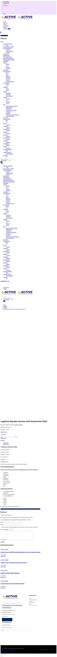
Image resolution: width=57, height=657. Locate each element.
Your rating (3, 529)
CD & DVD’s (8, 109)
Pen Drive (5, 135)
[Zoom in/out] (5, 654)
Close (2, 41)
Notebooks (5, 61)
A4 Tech (8, 99)
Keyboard (5, 126)
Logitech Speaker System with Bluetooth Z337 (12, 583)
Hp (6, 65)
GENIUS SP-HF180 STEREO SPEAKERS (10, 573)
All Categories (4, 35)
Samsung (8, 68)
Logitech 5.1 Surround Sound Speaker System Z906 (14, 562)
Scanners (5, 155)
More (4, 104)
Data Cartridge (6, 119)
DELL (7, 45)
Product (5, 27)
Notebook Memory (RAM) (8, 59)
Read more (3, 587)
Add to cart (3, 438)
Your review (3, 539)
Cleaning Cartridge (7, 149)
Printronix (8, 94)
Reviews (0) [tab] (6, 444)
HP (6, 86)
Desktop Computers (7, 44)
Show (2, 163)
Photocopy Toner (10, 116)
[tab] (3, 283)
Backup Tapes (9, 107)
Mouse (4, 123)
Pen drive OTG (6, 138)
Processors (5, 70)
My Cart (5, 281)
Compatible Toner (10, 81)
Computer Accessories (11, 110)
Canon (7, 84)
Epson (7, 90)
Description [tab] (5, 443)
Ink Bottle (5, 87)
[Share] (2, 654)
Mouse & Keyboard (7, 57)
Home (4, 21)
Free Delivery (6, 1)
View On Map (7, 619)
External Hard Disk (7, 48)
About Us (5, 23)
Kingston (8, 136)
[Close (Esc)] (1, 654)
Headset (5, 97)
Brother (8, 67)
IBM (7, 120)
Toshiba (8, 49)
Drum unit (5, 117)
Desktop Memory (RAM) (8, 46)
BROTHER (8, 77)
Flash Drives (6, 54)
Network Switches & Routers (12, 114)
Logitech (8, 101)
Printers (5, 62)
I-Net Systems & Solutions (9, 650)
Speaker (5, 132)
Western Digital (9, 51)
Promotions (6, 26)
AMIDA (7, 75)
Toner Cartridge (6, 71)
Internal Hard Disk (7, 152)
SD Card (5, 146)
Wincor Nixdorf (9, 96)
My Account (6, 287)
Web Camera (6, 129)
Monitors (8, 113)
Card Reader (6, 143)
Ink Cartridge (6, 83)
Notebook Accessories (8, 58)
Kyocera (8, 78)
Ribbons (5, 91)
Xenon (7, 103)
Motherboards (6, 55)
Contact (5, 24)
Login (4, 13)
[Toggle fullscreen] (3, 654)
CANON (7, 64)
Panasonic (8, 93)
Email (2, 524)
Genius (2, 570)
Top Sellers (6, 28)
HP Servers (8, 112)
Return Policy (6, 3)
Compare (3, 440)
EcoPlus (8, 80)
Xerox (7, 72)
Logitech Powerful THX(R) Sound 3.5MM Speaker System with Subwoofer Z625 (20, 552)
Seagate (8, 52)
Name (2, 522)
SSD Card (5, 140)
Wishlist (5, 289)
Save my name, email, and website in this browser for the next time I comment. (20, 527)
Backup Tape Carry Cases (11, 106)
